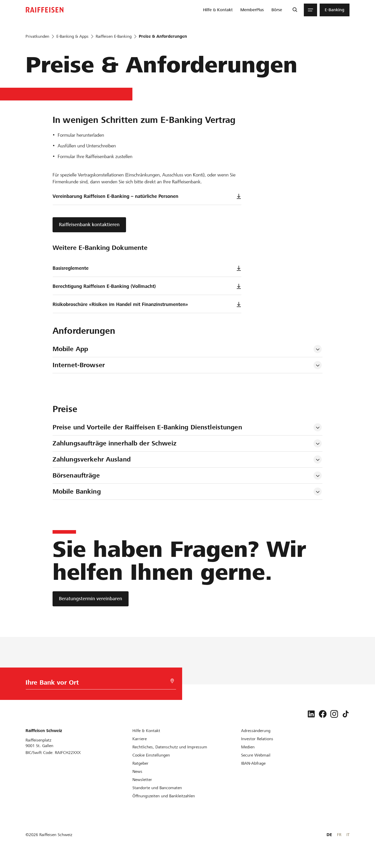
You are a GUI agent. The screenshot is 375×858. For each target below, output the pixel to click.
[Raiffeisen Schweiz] (44, 10)
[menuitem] (218, 10)
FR (339, 834)
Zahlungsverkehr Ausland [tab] (92, 459)
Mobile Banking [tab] (77, 491)
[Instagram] (334, 714)
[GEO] (172, 681)
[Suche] (295, 10)
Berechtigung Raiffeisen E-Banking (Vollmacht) (104, 286)
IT (347, 834)
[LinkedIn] (311, 714)
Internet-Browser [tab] (79, 365)
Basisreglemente (71, 268)
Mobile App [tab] (70, 349)
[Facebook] (323, 714)
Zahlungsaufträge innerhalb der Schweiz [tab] (115, 443)
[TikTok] (345, 714)
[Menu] (310, 10)
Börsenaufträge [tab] (76, 475)
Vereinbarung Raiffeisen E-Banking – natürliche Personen (115, 196)
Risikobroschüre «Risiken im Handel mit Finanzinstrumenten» (120, 304)
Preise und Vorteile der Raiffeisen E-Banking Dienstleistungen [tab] (147, 427)
